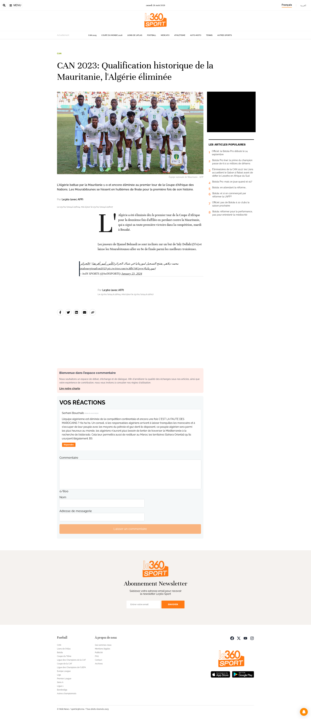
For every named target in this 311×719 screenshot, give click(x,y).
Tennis (209, 35)
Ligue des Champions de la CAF (71, 660)
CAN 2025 (92, 35)
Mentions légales (102, 649)
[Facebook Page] (232, 638)
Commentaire (68, 457)
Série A (60, 682)
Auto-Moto (195, 35)
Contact (98, 660)
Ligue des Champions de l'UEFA (71, 667)
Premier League (64, 678)
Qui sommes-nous (103, 645)
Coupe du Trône (64, 656)
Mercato (165, 35)
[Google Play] (243, 674)
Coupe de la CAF (64, 664)
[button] (304, 712)
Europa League (64, 671)
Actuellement (63, 35)
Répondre (69, 444)
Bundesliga (62, 690)
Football (151, 35)
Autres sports (224, 35)
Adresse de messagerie (75, 511)
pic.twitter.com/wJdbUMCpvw (125, 268)
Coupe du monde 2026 (111, 35)
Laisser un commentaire (130, 529)
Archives (99, 664)
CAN (59, 53)
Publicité (99, 652)
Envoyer (173, 604)
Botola (60, 652)
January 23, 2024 (131, 273)
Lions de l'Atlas (134, 35)
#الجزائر (85, 263)
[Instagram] (252, 638)
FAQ (97, 656)
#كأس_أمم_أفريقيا (103, 263)
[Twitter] (239, 638)
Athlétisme (179, 35)
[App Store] (220, 674)
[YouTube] (245, 638)
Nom (62, 497)
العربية (303, 5)
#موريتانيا (150, 268)
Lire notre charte (69, 388)
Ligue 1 (60, 686)
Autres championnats (66, 693)
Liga (59, 675)
